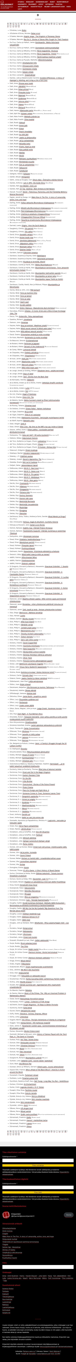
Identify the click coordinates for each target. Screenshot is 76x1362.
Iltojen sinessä (25, 684)
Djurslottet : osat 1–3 (40, 879)
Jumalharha (27, 319)
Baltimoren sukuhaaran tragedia (31, 664)
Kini (69, 1276)
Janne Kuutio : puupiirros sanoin (35, 696)
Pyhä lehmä (27, 1008)
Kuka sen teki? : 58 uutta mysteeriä (35, 435)
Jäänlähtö (22, 86)
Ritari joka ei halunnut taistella (50, 769)
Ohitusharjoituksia (9, 1228)
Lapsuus (25, 737)
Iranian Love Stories (37, 525)
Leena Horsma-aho (14, 1278)
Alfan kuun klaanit (27, 622)
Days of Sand (28, 374)
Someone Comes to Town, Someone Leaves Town (41, 793)
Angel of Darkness (29, 394)
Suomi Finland (25, 855)
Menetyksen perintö (26, 542)
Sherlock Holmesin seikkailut (39, 958)
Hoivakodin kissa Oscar (28, 885)
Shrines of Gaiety (8, 1250)
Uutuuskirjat (23, 6)
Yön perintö (29, 228)
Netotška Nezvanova (32, 891)
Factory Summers (26, 495)
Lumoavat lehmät (29, 350)
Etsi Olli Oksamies (42, 832)
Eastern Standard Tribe (31, 775)
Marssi (24, 808)
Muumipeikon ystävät (34, 1058)
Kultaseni (26, 174)
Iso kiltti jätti (23, 134)
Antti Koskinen (13, 1276)
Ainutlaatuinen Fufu (29, 63)
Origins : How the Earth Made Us (34, 225)
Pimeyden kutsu (24, 92)
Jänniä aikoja (26, 829)
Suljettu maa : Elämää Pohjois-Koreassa (37, 528)
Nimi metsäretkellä (28, 1102)
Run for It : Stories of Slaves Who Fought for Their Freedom (46, 39)
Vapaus (21, 104)
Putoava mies (25, 492)
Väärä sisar (26, 920)
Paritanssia (23, 702)
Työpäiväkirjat (30, 75)
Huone (26, 867)
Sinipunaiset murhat (9, 1239)
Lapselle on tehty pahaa (31, 734)
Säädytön (30, 380)
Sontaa (22, 864)
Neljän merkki (33, 949)
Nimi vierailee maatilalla (40, 1099)
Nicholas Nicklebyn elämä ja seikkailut (37, 655)
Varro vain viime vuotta (29, 640)
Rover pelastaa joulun (29, 943)
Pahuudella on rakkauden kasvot (33, 976)
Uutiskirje (49, 4)
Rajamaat (21, 95)
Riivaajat (28, 894)
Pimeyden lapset (28, 545)
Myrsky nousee (28, 619)
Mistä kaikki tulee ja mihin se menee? (35, 554)
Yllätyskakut (25, 964)
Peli (26, 391)
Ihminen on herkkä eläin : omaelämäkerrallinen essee (41, 858)
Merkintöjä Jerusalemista (28, 504)
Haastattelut (36, 6)
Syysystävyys (7, 1255)
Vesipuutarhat (24, 973)
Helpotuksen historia (30, 438)
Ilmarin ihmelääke (25, 132)
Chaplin (5, 1234)
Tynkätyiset (23, 171)
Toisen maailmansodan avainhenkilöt (39, 967)
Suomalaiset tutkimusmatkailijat (47, 48)
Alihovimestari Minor (29, 557)
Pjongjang (23, 510)
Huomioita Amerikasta (31, 646)
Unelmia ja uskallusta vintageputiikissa (35, 214)
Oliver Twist (27, 658)
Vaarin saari (24, 302)
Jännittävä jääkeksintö (28, 241)
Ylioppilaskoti (30, 356)
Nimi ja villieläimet (38, 1096)
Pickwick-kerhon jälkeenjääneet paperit (37, 661)
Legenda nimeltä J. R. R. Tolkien (32, 1087)
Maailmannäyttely (28, 805)
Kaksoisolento (30, 888)
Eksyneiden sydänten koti (28, 699)
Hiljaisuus (23, 486)
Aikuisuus (25, 731)
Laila (4, 1278)
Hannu (22, 1276)
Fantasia (5, 1291)
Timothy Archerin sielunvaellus (32, 634)
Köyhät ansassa (26, 982)
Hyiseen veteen (26, 113)
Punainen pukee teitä (30, 1078)
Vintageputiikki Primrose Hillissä (33, 217)
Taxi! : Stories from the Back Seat (35, 377)
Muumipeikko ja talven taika (45, 276)
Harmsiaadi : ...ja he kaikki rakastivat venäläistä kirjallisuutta (37, 765)
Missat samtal (26, 1111)
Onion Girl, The (28, 397)
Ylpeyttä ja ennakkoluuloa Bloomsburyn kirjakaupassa (41, 220)
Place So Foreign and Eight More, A (36, 790)
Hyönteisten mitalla (29, 69)
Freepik (24, 1354)
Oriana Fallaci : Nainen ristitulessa (38, 409)
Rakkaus (5, 1305)
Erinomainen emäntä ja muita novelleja (35, 334)
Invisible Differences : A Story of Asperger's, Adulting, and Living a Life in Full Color (37, 79)
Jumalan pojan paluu (28, 628)
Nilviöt (21, 156)
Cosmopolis (24, 483)
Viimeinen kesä (30, 405)
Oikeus (29, 1126)
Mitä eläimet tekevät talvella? (32, 331)
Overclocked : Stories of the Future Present (39, 784)
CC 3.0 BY (56, 1354)
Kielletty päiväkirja (31, 353)
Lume (27, 388)
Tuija (5, 1281)
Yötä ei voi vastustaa (32, 415)
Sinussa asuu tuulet (26, 83)
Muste (22, 1049)
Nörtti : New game (31, 480)
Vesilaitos (25, 811)
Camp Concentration (31, 728)
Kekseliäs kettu (24, 144)
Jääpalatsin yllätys (26, 244)
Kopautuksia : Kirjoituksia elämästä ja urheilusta (41, 551)
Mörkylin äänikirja (29, 838)
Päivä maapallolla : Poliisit (46, 54)
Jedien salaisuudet (42, 940)
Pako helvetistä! (25, 1052)
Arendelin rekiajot (26, 234)
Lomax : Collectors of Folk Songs (37, 1002)
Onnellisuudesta (31, 722)
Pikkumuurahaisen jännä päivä (38, 752)
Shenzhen (23, 513)
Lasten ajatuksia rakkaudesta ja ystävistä (46, 725)
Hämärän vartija (27, 625)
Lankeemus (42, 441)
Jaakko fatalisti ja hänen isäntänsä (34, 678)
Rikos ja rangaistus (32, 897)
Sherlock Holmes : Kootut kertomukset (42, 952)
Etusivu (21, 2)
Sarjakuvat (6, 1313)
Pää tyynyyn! (35, 290)
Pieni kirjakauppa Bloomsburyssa (33, 211)
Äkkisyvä (21, 107)
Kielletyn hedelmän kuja (31, 914)
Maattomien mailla (28, 362)
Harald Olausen (31, 1276)
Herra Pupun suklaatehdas (28, 826)
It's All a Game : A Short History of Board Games (41, 870)
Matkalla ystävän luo (32, 116)
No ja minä (29, 412)
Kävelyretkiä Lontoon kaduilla (34, 652)
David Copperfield (30, 643)
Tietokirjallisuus (8, 1297)
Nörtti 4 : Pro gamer (31, 474)
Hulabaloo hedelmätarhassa (29, 539)
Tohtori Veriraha (27, 637)
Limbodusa (24, 1017)
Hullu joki (25, 359)
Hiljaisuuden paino (26, 110)
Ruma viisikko (28, 844)
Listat (40, 4)
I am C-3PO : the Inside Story (34, 183)
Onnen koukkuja (31, 450)
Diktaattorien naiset (28, 1011)
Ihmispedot (25, 177)
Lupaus (29, 1123)
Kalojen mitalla (27, 72)
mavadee (32, 1354)
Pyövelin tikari (27, 675)
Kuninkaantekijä (28, 758)
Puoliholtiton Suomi (9, 1258)
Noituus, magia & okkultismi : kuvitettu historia (40, 522)
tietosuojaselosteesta (48, 1347)
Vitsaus (40, 444)
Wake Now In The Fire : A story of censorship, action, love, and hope (28, 1236)
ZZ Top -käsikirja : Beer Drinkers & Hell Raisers (37, 189)
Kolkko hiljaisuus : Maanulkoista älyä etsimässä (37, 308)
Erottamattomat (32, 341)
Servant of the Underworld (34, 346)
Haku (68, 6)
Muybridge (23, 507)
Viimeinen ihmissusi (27, 1046)
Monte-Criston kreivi (32, 1031)
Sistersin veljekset (28, 563)
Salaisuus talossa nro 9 (30, 917)
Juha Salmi (42, 1276)
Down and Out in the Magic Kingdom (36, 772)
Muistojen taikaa (26, 247)
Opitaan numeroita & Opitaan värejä (36, 841)
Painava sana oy (29, 1351)
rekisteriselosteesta (65, 1347)
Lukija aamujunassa (35, 681)
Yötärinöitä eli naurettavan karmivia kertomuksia (20, 1242)
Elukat (21, 129)
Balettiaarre (41, 256)
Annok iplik (23, 125)
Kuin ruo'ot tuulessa (30, 462)
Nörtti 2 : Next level (31, 468)
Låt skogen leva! (27, 1108)
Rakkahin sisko (28, 421)
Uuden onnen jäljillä (26, 705)
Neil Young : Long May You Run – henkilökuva (51, 1081)
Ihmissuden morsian (27, 1043)
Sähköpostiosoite (9, 1156)
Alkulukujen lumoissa (31, 536)
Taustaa (58, 4)
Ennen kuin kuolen (30, 937)
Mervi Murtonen (35, 1278)
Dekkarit (5, 1294)
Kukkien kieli (31, 693)
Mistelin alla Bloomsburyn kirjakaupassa (36, 208)
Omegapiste (24, 489)
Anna (4, 1276)
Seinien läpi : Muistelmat (11, 1247)
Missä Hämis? (26, 961)
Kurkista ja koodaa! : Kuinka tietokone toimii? (38, 672)
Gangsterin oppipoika (30, 796)
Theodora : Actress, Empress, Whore (33, 1014)
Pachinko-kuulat (31, 1090)
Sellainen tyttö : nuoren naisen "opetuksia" (37, 1061)
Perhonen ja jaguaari (31, 343)
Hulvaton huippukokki (31, 453)
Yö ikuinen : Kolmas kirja (47, 447)
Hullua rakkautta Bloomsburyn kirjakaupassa (37, 203)
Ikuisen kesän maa (26, 237)
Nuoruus (25, 740)
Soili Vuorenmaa (54, 1278)
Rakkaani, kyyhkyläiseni (28, 159)
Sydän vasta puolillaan (29, 1114)
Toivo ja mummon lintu (28, 293)
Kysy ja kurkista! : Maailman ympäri (34, 325)
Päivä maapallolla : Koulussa (47, 51)
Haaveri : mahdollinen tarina (37, 1120)
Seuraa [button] (68, 1215)
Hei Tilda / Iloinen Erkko (29, 1040)
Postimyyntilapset (28, 548)
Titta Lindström (67, 1278)
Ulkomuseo (27, 934)
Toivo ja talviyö (26, 296)
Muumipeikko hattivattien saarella (47, 273)
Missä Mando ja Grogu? (57, 516)
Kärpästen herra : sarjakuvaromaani (51, 371)
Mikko (44, 1278)
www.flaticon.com (44, 1354)
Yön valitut (29, 232)
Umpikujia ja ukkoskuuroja (12, 1252)
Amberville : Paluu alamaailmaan (31, 316)
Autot (26, 1105)
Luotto (22, 616)
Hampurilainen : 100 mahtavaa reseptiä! (35, 1023)
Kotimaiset (6, 1310)
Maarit (25, 1278)
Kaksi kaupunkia (29, 649)
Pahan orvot (35, 33)
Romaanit (30, 2)
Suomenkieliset (42, 2)
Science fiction (7, 1289)
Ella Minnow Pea (25, 1064)
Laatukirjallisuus (8, 1307)
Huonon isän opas (26, 498)
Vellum (22, 1055)
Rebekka (28, 990)
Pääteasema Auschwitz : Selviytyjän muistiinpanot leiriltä (42, 418)
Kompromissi (28, 928)
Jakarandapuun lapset (29, 465)
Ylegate (5, 1244)
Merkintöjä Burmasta (27, 501)
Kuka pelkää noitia (26, 150)
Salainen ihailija (25, 250)
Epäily (29, 1117)
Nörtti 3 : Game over (31, 471)
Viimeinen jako (27, 761)
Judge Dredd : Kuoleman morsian (49, 708)
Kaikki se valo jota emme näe (33, 817)
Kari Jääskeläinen (59, 1276)
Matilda (22, 153)
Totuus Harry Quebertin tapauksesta (33, 667)
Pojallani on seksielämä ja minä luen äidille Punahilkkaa (44, 882)
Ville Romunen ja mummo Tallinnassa (40, 687)
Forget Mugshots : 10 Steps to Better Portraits (40, 1005)
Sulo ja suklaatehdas (26, 165)
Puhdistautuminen (28, 560)
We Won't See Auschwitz (30, 970)
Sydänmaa (22, 98)
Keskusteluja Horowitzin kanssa (32, 999)
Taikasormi (23, 168)
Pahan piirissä (23, 89)
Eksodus (24, 749)
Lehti (20, 9)
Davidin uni (26, 814)
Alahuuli (22, 122)
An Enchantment (30, 1084)
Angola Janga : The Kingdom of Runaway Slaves (42, 36)
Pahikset (39, 835)
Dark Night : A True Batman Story (30, 714)
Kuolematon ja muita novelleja (36, 337)
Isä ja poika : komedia (28, 852)
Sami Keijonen (54, 1351)
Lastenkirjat (6, 1302)
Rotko (24, 30)
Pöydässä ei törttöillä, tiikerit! (34, 262)
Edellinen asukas (26, 456)
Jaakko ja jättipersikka (27, 138)
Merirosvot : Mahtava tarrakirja (30, 613)
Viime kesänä (29, 119)
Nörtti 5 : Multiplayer (31, 477)
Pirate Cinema (28, 787)
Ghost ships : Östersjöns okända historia (48, 180)
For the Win (27, 778)
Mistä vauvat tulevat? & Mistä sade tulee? (36, 328)
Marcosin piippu (28, 365)
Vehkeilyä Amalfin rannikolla (52, 383)
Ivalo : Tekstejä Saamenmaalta (37, 900)
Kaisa (50, 1276)
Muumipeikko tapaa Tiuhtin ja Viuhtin (49, 279)
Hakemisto (22, 4)
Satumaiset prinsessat (45, 259)
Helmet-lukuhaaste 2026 (54, 6)
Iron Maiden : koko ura (28, 186)
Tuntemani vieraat (31, 1075)
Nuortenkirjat (63, 2)
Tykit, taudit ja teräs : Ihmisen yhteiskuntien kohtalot (42, 610)
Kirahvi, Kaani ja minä (27, 147)
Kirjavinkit (7, 4)
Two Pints (24, 946)
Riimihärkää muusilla (26, 162)
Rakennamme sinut (28, 631)
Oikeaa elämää (30, 690)
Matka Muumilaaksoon (43, 265)
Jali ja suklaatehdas (26, 141)
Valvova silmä (23, 101)
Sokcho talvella (31, 1093)
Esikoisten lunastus (30, 253)
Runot (52, 2)
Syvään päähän (25, 305)
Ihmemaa (24, 322)
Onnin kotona (7, 1231)
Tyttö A (23, 424)
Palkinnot (32, 4)
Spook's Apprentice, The (32, 459)
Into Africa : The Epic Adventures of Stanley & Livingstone (43, 1020)
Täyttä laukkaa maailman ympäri (49, 57)
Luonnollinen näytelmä (28, 861)
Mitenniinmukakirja (45, 60)
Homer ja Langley (28, 799)
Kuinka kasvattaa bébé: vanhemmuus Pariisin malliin (45, 979)
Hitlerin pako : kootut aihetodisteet (50, 1067)
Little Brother (27, 781)
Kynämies (25, 802)
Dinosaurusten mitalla (30, 66)
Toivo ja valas (25, 299)
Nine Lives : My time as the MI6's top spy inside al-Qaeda (41, 427)
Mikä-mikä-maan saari (30, 368)
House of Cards (28, 755)
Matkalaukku (27, 931)
